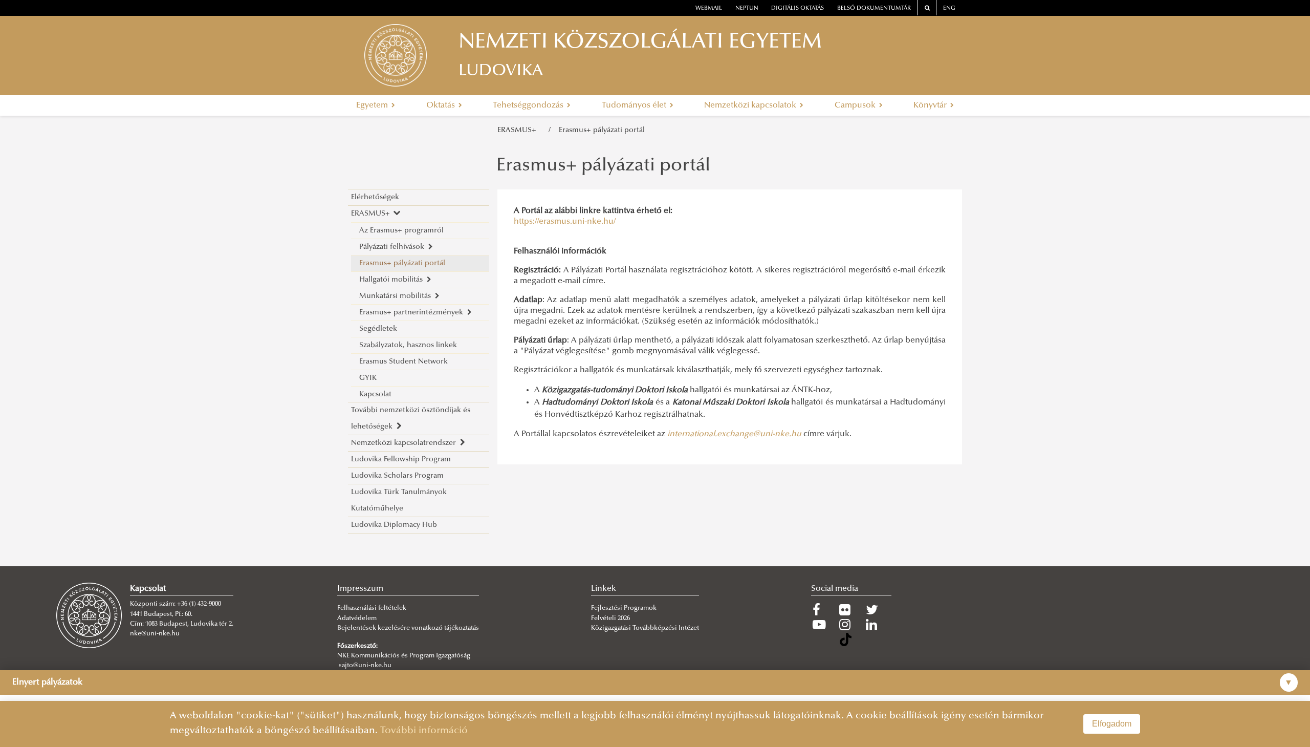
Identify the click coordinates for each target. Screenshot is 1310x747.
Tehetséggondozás (529, 105)
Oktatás (441, 105)
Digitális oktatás (797, 8)
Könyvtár (931, 105)
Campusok (856, 105)
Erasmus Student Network (403, 362)
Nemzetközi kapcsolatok (751, 105)
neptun (746, 8)
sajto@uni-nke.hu (365, 666)
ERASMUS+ (518, 130)
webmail (708, 8)
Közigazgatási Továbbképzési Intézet (645, 628)
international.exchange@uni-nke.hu (734, 434)
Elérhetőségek (375, 197)
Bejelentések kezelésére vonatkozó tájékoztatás (408, 628)
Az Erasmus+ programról (401, 230)
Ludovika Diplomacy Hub (394, 525)
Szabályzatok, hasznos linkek (408, 345)
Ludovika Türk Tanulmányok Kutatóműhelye (399, 500)
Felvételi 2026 (610, 618)
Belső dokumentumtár (874, 8)
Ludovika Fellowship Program (401, 459)
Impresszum (360, 589)
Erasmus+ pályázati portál (602, 130)
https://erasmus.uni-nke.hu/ (565, 222)
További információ (424, 731)
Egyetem (373, 105)
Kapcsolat (375, 394)
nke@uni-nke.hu (155, 634)
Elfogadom (1111, 723)
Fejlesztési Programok (624, 608)
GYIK (368, 378)
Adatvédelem (357, 618)
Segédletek (378, 329)
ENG (949, 8)
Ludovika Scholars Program (397, 476)
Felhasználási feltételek (371, 608)
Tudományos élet (635, 105)
